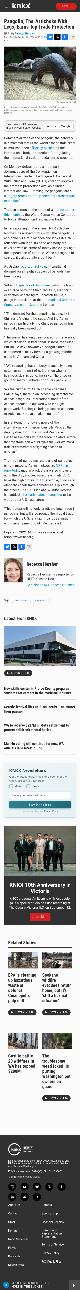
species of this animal (34, 285)
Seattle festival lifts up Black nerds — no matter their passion (39, 709)
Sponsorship (50, 1213)
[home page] (21, 7)
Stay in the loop (40, 804)
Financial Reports (53, 1222)
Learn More (40, 916)
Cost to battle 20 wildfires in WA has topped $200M (21, 1063)
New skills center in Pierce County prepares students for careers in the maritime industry (37, 690)
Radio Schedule (18, 1239)
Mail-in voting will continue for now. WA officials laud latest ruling (34, 745)
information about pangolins (41, 495)
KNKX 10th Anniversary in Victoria (40, 888)
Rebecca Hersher (25, 33)
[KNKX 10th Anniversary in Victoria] (40, 851)
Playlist (12, 1247)
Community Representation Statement (52, 1233)
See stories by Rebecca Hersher (50, 585)
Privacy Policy (51, 811)
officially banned (42, 148)
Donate (66, 6)
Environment (21, 600)
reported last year (33, 266)
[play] (6, 1285)
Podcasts (14, 1256)
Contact (13, 1213)
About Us (14, 1205)
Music (18, 786)
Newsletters (16, 1265)
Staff (11, 1222)
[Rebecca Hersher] (13, 570)
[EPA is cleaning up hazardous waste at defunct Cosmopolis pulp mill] (23, 960)
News (35, 786)
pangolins (41, 600)
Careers (47, 1205)
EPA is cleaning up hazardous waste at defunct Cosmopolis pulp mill (22, 988)
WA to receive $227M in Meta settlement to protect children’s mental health (36, 727)
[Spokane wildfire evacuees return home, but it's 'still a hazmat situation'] (57, 960)
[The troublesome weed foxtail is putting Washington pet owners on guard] (57, 1041)
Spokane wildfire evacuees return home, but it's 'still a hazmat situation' (57, 988)
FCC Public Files (52, 1261)
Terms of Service (53, 1244)
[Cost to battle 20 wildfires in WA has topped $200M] (23, 1041)
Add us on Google (58, 126)
